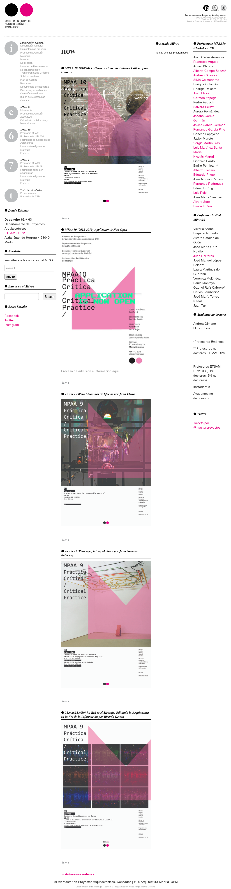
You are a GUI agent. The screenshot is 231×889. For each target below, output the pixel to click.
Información (26, 110)
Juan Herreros (203, 256)
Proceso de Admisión (31, 52)
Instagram (12, 325)
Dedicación (26, 62)
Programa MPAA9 (30, 163)
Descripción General (31, 45)
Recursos (25, 83)
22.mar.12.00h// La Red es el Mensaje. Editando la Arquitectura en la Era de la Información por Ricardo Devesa (105, 714)
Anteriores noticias (77, 874)
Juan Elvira (201, 93)
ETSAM (10, 233)
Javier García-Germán (209, 125)
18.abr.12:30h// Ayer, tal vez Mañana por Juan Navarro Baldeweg (99, 553)
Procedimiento (28, 193)
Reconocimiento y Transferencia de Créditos (34, 71)
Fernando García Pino (209, 129)
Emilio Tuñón (202, 206)
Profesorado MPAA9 (31, 166)
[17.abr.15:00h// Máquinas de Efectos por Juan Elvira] (106, 462)
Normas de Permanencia (34, 66)
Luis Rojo (200, 192)
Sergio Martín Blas (206, 143)
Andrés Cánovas (205, 75)
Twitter (9, 320)
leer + (65, 218)
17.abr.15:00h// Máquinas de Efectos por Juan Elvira (99, 394)
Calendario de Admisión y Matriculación (34, 121)
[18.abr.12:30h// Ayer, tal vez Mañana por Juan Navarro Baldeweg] (106, 624)
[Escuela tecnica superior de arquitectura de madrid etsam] (215, 8)
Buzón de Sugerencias (32, 97)
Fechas (24, 153)
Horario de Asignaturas (32, 146)
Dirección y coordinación (33, 90)
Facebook (12, 315)
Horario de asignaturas (32, 176)
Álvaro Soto (201, 201)
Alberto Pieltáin (204, 170)
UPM (21, 233)
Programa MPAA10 (30, 133)
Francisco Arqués (205, 61)
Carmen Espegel (205, 98)
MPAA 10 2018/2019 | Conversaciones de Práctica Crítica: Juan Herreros (105, 70)
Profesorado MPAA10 (32, 136)
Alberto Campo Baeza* (209, 70)
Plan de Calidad (28, 79)
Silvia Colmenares (206, 80)
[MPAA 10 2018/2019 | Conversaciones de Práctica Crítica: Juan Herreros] (106, 140)
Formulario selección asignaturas (31, 171)
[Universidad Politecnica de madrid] (223, 8)
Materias (25, 59)
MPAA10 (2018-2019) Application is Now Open (95, 229)
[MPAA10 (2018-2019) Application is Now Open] (106, 299)
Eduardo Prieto (204, 174)
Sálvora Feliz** (203, 107)
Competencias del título (33, 49)
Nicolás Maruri (203, 156)
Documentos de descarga (34, 86)
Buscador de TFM (30, 196)
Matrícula (25, 56)
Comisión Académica (31, 93)
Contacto (25, 100)
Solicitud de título (29, 76)
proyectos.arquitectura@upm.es (211, 17)
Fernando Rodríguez (208, 183)
